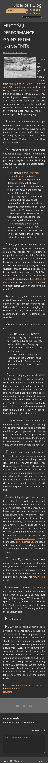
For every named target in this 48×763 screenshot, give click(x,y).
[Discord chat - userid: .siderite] (27, 10)
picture (36, 685)
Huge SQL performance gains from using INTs (18, 36)
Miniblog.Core (20, 761)
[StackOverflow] (30, 13)
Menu (11, 10)
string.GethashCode (26, 541)
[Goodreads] (37, 13)
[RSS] (30, 10)
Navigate (7, 691)
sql (30, 685)
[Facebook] (40, 10)
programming (20, 685)
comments (13, 688)
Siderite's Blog (27, 5)
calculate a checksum (24, 538)
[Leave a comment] (40, 13)
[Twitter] (27, 13)
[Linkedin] (33, 10)
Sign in (42, 761)
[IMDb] (37, 10)
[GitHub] (33, 13)
